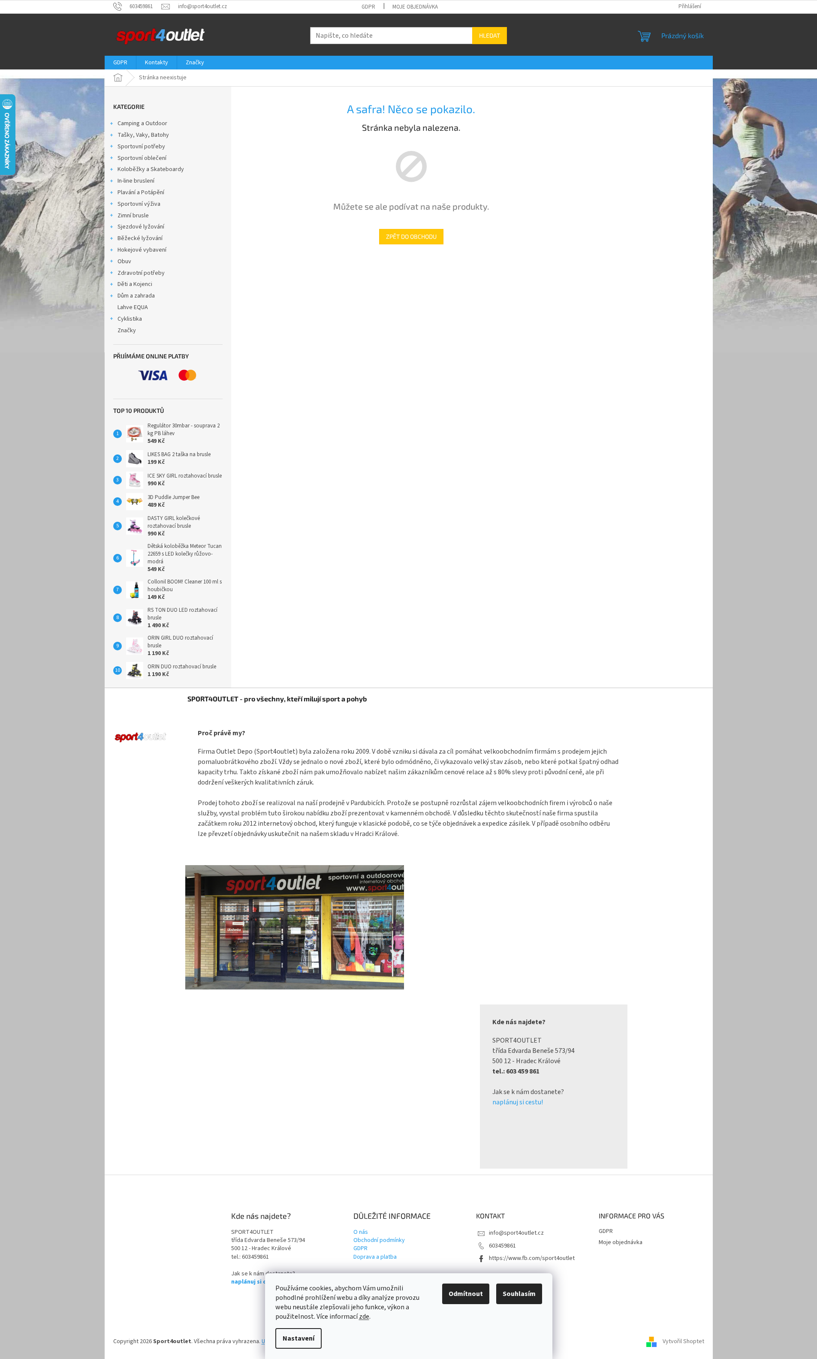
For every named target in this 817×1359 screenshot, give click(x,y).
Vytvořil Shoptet (683, 1341)
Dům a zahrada (136, 296)
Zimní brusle (133, 215)
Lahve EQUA (133, 307)
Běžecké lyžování (140, 238)
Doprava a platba (375, 1257)
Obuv (124, 261)
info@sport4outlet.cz (516, 1233)
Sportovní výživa (139, 204)
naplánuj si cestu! (517, 1102)
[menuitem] (120, 62)
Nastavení (298, 1338)
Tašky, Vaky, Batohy (143, 135)
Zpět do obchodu (411, 236)
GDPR (368, 7)
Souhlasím (519, 1294)
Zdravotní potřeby (141, 273)
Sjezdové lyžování (141, 226)
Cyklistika (130, 319)
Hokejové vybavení (142, 250)
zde (364, 1316)
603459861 (502, 1246)
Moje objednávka (415, 7)
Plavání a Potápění (141, 192)
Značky (127, 330)
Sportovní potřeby (141, 146)
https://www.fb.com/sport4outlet (532, 1258)
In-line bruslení (136, 181)
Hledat (489, 35)
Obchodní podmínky (379, 1240)
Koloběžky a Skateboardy (151, 169)
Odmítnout (466, 1294)
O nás (360, 1232)
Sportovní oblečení (142, 158)
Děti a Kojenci (135, 284)
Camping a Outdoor (142, 123)
